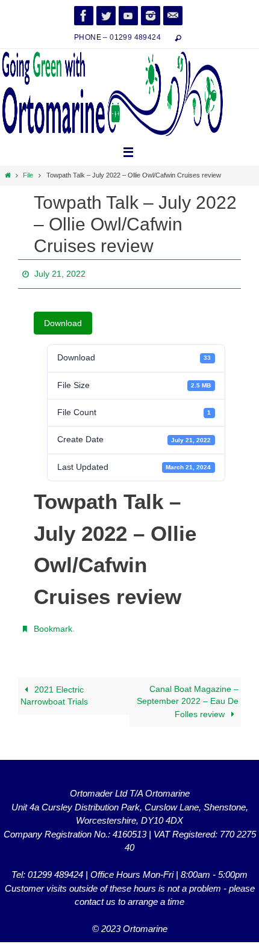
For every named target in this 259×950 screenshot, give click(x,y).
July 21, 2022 (60, 272)
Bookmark (53, 624)
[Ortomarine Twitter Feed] (106, 15)
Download (63, 320)
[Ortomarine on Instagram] (150, 15)
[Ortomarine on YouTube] (128, 15)
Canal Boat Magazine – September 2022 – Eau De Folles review (188, 695)
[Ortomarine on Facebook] (83, 15)
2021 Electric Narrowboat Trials (54, 689)
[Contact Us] (173, 15)
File (28, 175)
